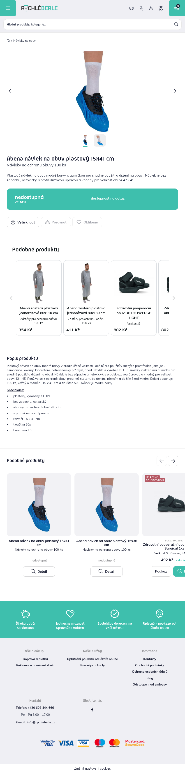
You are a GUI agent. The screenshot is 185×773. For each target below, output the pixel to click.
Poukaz (161, 571)
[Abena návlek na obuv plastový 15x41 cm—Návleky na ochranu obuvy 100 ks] (92, 91)
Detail (42, 571)
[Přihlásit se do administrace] (180, 768)
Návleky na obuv (24, 40)
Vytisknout (25, 222)
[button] (11, 91)
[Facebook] (92, 709)
